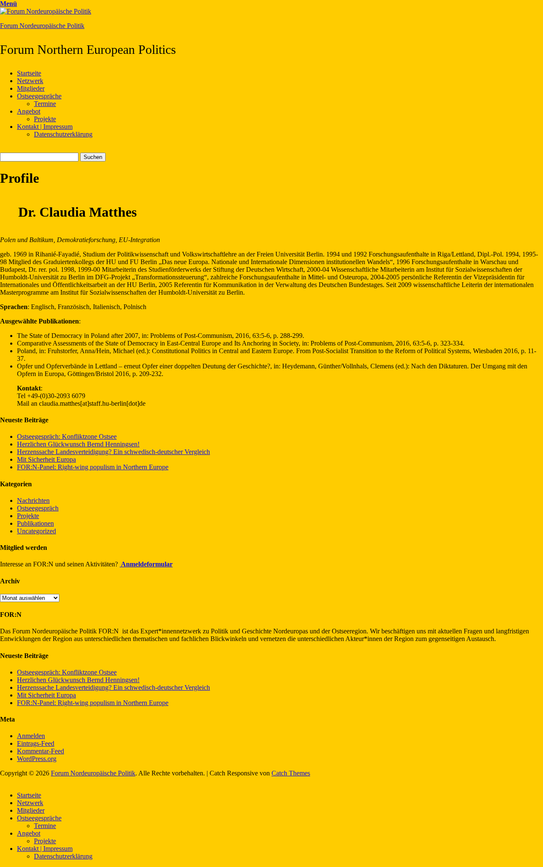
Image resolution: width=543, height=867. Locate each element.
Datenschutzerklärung (63, 134)
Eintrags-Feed (35, 743)
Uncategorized (36, 531)
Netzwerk (30, 80)
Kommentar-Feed (40, 751)
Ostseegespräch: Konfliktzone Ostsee (67, 436)
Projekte (45, 119)
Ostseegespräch (38, 508)
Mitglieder (31, 88)
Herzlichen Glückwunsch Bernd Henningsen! (78, 444)
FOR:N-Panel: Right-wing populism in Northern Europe (92, 467)
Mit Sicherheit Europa (46, 459)
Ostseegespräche (39, 96)
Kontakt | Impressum (45, 126)
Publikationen (35, 523)
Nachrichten (33, 500)
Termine (45, 103)
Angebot (28, 111)
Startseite (29, 73)
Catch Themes (291, 773)
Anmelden (31, 735)
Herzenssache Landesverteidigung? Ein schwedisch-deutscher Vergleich (113, 451)
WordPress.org (36, 758)
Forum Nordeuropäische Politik (42, 25)
